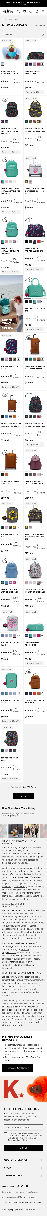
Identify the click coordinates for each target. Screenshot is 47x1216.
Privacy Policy (16, 647)
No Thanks (32, 655)
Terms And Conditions (20, 649)
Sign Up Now (14, 655)
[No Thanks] (41, 557)
